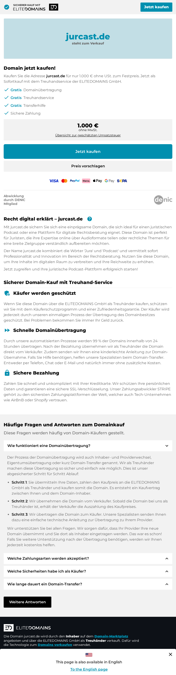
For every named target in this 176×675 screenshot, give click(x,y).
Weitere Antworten (27, 602)
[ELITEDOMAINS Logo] (72, 628)
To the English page (89, 669)
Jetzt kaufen (156, 7)
